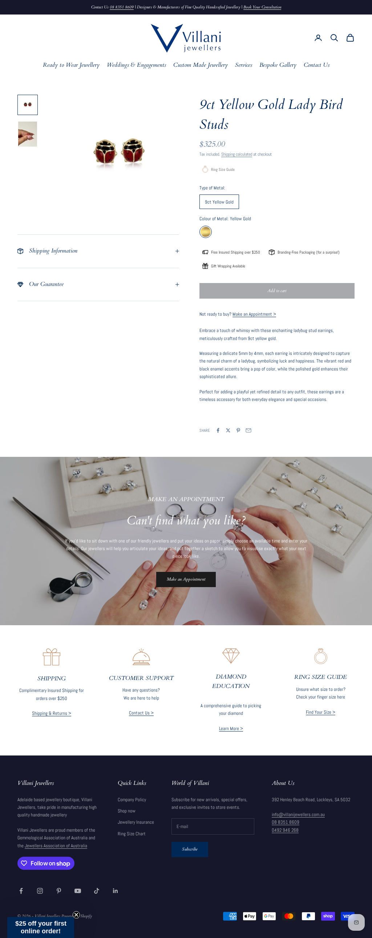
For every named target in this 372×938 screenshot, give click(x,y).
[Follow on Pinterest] (58, 890)
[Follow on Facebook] (21, 890)
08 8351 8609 (122, 7)
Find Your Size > (320, 712)
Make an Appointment (186, 579)
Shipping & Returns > (51, 713)
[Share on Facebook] (218, 430)
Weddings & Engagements (136, 65)
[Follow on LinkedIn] (115, 890)
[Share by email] (248, 430)
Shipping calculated (236, 154)
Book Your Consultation (262, 7)
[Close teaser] (76, 914)
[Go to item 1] (27, 105)
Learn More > (231, 728)
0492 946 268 (285, 830)
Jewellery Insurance (136, 822)
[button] (40, 927)
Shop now (127, 811)
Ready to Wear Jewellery (71, 65)
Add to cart (276, 291)
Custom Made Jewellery (200, 65)
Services (243, 65)
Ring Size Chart (132, 834)
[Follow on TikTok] (96, 890)
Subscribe (190, 849)
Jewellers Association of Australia (56, 846)
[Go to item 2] (27, 134)
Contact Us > (141, 713)
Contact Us (316, 65)
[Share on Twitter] (228, 430)
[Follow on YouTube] (77, 890)
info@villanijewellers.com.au (298, 814)
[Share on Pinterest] (238, 430)
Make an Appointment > (254, 314)
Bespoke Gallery (277, 65)
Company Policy (132, 799)
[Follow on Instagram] (40, 890)
